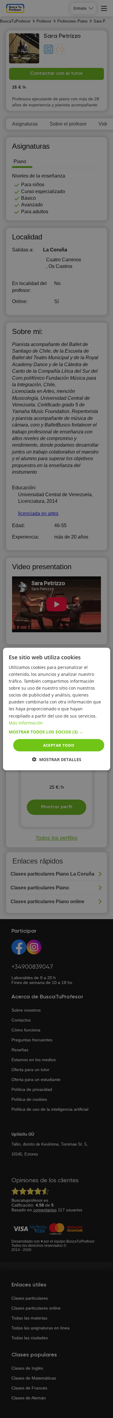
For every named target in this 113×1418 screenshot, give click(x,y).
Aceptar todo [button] (58, 745)
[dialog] (56, 709)
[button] (56, 731)
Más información (26, 722)
